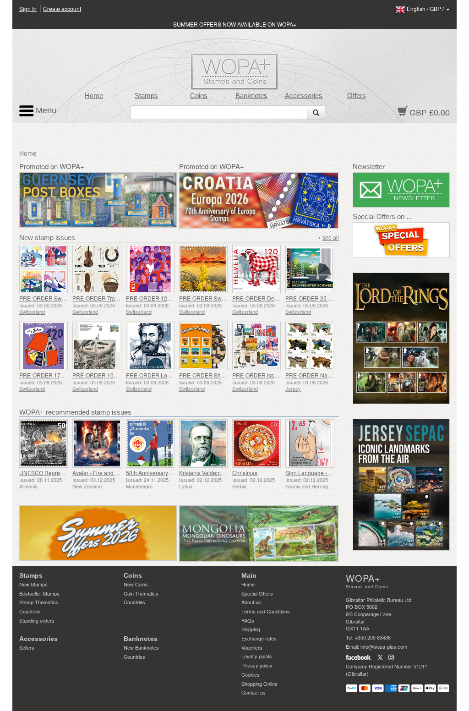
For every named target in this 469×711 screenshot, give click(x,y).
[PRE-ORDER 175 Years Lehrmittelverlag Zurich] (43, 346)
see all (330, 238)
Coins (198, 95)
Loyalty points (256, 656)
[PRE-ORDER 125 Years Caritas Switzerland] (150, 269)
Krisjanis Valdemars (204, 472)
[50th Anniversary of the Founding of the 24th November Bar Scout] (150, 443)
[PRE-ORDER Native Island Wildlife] (309, 346)
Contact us (253, 692)
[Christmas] (256, 443)
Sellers (26, 647)
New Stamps (33, 584)
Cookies (250, 674)
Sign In (28, 8)
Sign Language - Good (313, 472)
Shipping (250, 629)
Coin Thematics (141, 593)
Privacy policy (257, 665)
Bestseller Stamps (39, 593)
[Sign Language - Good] (309, 443)
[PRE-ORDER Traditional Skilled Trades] (96, 269)
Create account (62, 8)
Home (94, 95)
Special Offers (257, 593)
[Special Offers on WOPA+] (401, 239)
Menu (44, 110)
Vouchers (251, 647)
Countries (30, 611)
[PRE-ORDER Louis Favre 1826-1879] (150, 346)
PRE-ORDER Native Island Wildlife (328, 375)
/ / (426, 8)
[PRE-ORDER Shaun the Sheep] (203, 346)
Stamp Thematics (38, 602)
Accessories (303, 95)
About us (251, 602)
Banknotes (251, 95)
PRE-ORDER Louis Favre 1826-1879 (172, 375)
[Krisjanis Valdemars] (203, 443)
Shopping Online (259, 683)
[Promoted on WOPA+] (98, 533)
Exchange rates (259, 638)
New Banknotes (141, 647)
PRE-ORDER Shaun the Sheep (218, 375)
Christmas (244, 472)
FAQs (247, 620)
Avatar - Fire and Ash (98, 472)
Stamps (146, 95)
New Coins (136, 584)
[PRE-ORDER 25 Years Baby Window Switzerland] (309, 269)
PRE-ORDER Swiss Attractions (57, 298)
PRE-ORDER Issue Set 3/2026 (270, 375)
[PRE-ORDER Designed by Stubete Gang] (256, 269)
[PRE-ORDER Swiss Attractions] (43, 269)
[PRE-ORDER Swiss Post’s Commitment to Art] (203, 269)
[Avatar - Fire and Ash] (96, 443)
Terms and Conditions (265, 611)
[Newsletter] (401, 190)
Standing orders (37, 620)
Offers (356, 95)
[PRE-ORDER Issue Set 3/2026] (256, 346)
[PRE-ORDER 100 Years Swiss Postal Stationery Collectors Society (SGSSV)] (96, 346)
